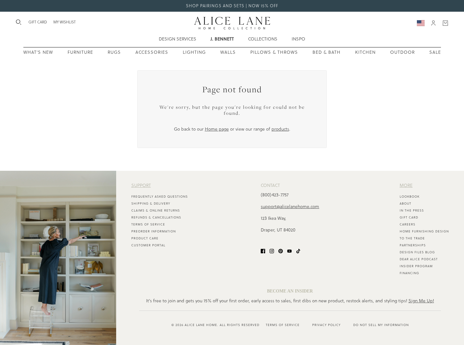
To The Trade (412, 238)
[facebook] (263, 251)
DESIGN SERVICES (177, 39)
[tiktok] (298, 251)
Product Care (144, 238)
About (405, 203)
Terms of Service (148, 224)
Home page (217, 129)
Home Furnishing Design (424, 231)
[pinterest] (280, 251)
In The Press (412, 210)
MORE (406, 185)
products (280, 129)
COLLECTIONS (262, 39)
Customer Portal (148, 245)
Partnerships (413, 245)
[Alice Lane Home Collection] (232, 23)
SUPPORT (141, 185)
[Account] (433, 23)
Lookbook (409, 196)
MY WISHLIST (64, 22)
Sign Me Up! (421, 301)
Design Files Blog (417, 252)
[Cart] (445, 23)
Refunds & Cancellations (156, 217)
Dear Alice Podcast (419, 259)
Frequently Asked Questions (159, 196)
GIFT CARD (37, 22)
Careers (407, 224)
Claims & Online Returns (155, 210)
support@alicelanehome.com (290, 206)
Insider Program (416, 266)
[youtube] (289, 251)
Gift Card (409, 217)
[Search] (18, 22)
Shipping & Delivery (150, 203)
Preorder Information (153, 231)
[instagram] (272, 251)
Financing (409, 273)
